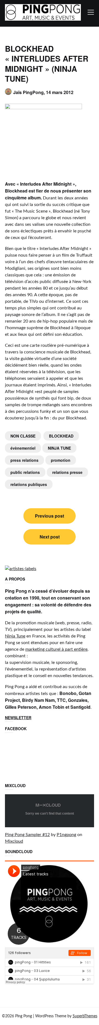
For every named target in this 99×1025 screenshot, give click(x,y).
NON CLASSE (22, 436)
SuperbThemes (85, 1016)
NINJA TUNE (59, 448)
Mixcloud (14, 841)
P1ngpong (66, 834)
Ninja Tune (15, 636)
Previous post (49, 516)
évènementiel (22, 448)
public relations (25, 472)
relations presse (67, 472)
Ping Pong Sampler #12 (27, 834)
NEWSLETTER (18, 717)
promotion (60, 460)
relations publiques (28, 484)
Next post (50, 537)
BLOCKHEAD (61, 436)
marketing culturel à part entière (56, 649)
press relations (24, 460)
